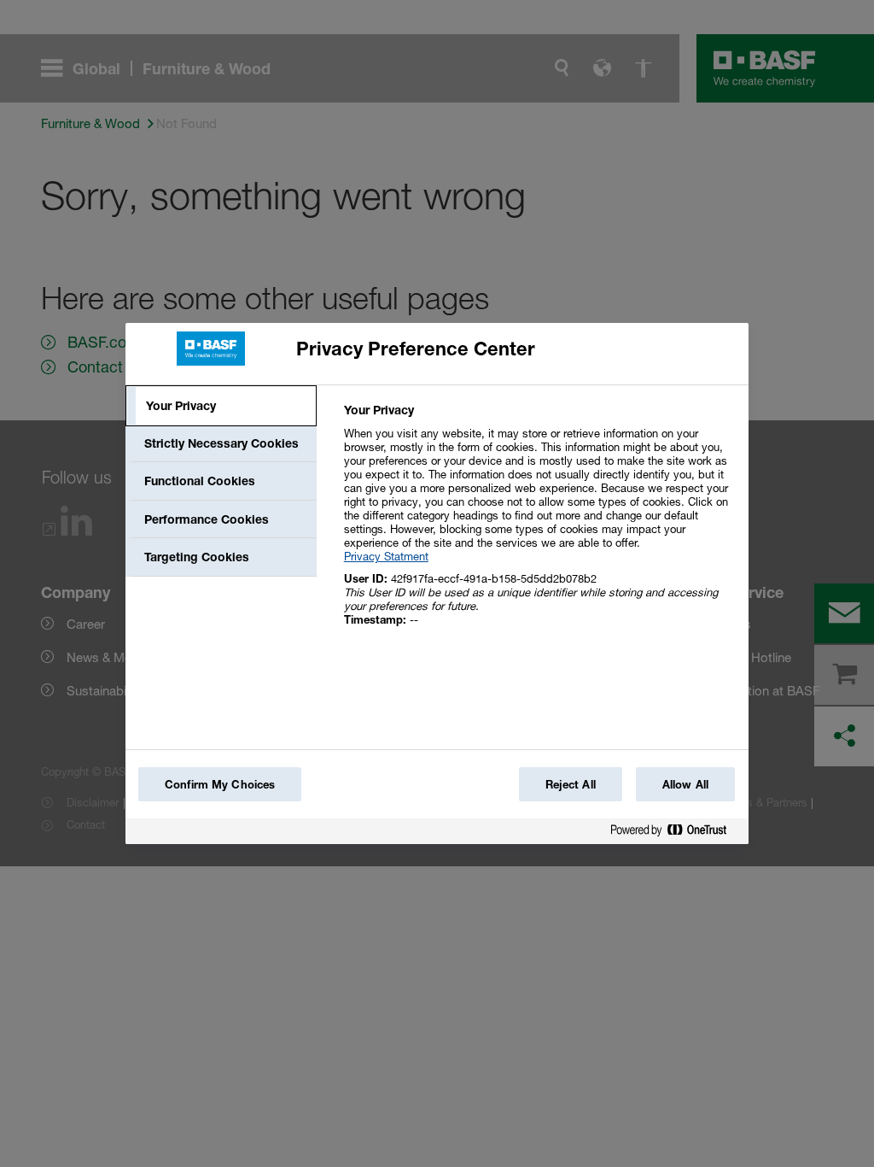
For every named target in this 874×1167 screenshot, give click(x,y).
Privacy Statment (386, 556)
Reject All (570, 784)
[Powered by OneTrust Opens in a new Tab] (675, 833)
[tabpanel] (539, 524)
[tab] (221, 406)
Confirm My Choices (220, 784)
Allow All (685, 784)
